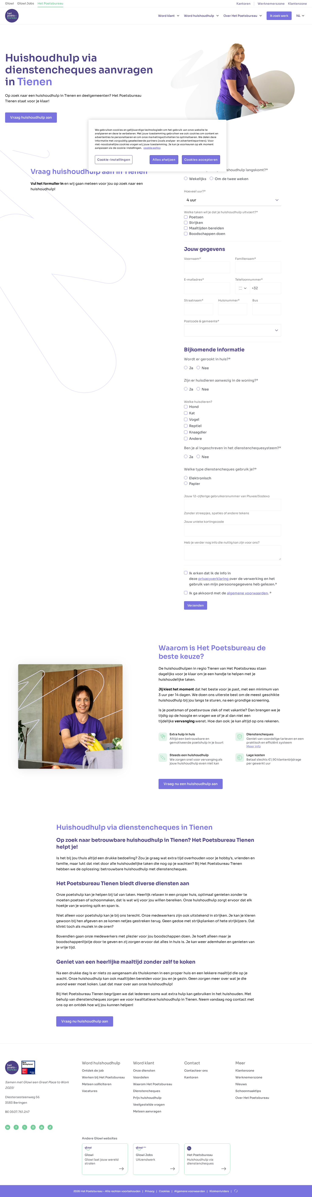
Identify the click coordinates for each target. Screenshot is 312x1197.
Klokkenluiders (219, 1191)
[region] (157, 146)
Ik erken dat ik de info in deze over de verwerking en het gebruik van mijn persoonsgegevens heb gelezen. (232, 578)
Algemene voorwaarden (189, 1191)
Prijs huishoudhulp (147, 1097)
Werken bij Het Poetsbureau (103, 1077)
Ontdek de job (93, 1070)
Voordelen (141, 1077)
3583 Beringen (16, 1103)
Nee (205, 368)
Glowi (9, 3)
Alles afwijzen (164, 160)
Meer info (253, 746)
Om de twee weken (231, 179)
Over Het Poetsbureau (252, 1097)
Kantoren (243, 4)
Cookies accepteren (201, 160)
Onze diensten (144, 1070)
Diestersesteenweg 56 (22, 1097)
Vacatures (89, 1091)
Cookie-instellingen (113, 160)
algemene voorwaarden (247, 593)
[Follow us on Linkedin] (7, 1127)
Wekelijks (197, 179)
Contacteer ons (196, 1070)
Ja (191, 368)
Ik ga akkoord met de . (229, 593)
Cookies (164, 1191)
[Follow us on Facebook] (16, 1127)
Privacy (150, 1191)
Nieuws (241, 1084)
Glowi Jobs (25, 3)
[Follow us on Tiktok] (50, 1127)
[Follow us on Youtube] (41, 1127)
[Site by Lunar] (236, 1191)
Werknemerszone (271, 4)
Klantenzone (297, 4)
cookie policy (151, 147)
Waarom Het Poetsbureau (152, 1084)
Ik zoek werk (279, 16)
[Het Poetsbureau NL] (12, 16)
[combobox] (246, 288)
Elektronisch (200, 478)
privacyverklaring (213, 578)
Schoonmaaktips (248, 1091)
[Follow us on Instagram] (33, 1127)
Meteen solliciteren (96, 1084)
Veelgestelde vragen (149, 1104)
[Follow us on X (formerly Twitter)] (24, 1127)
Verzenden (195, 605)
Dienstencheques (146, 1091)
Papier (194, 483)
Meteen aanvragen (147, 1111)
